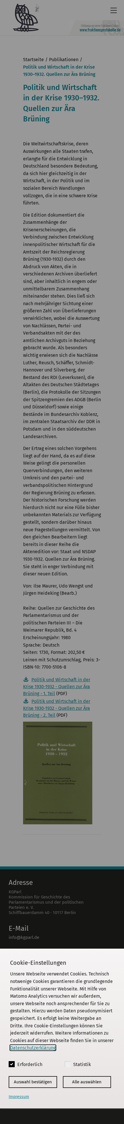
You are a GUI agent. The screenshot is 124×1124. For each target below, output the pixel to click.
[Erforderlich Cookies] (12, 1064)
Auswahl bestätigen (33, 1081)
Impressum (19, 1096)
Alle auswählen (87, 1081)
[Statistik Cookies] (68, 1064)
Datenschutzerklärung (33, 1047)
